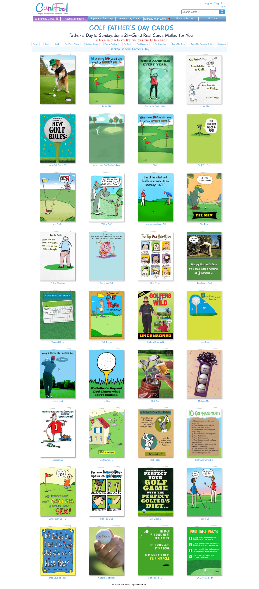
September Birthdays (101, 18)
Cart (222, 7)
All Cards (212, 18)
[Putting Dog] (58, 81)
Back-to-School (184, 18)
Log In (208, 3)
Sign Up (219, 3)
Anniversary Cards (129, 18)
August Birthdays (74, 18)
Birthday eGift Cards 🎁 (157, 18)
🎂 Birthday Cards (46, 18)
